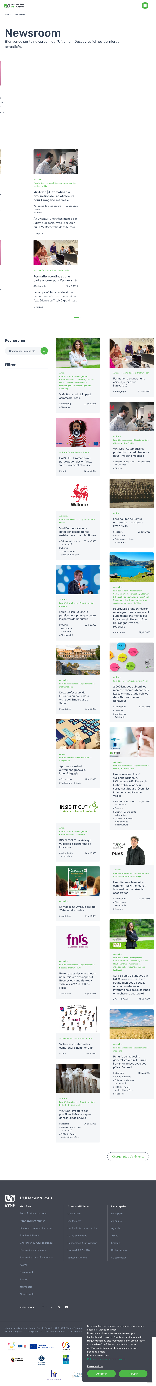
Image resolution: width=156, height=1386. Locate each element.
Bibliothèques (119, 1250)
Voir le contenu (56, 192)
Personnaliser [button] (95, 1366)
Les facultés (74, 1221)
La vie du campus (77, 1235)
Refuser (133, 1373)
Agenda (115, 1228)
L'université (74, 1213)
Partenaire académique (33, 1250)
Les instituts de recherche (82, 1228)
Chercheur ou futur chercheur (36, 1243)
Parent (24, 1279)
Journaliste (26, 1287)
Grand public (27, 1294)
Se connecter (118, 1257)
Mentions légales (13, 1331)
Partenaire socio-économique (36, 1257)
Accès (114, 1235)
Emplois (115, 1243)
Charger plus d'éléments (128, 1156)
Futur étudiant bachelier (33, 1213)
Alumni (24, 1265)
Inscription (117, 1213)
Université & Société (78, 1250)
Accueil (8, 14)
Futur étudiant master (32, 1221)
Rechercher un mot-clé (22, 351)
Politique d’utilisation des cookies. (106, 1359)
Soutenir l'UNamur (77, 1257)
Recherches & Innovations (82, 1243)
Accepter (101, 1373)
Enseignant (26, 1272)
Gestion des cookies (55, 1331)
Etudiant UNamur (30, 1235)
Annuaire (116, 1221)
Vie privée (33, 1331)
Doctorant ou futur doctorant (36, 1228)
